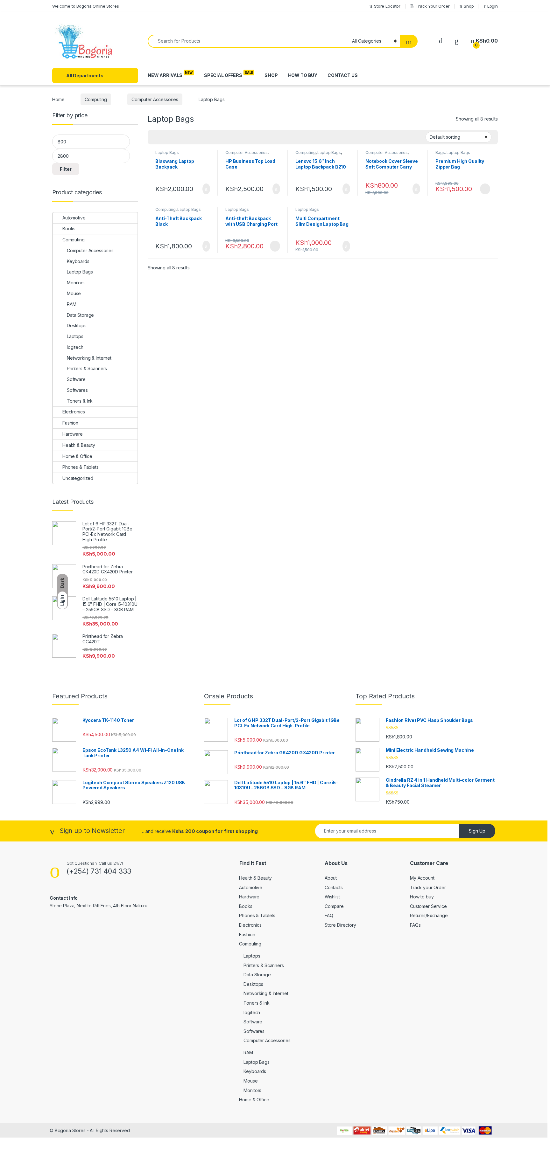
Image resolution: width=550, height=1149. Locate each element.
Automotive (74, 217)
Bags (440, 152)
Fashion (70, 423)
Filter (66, 169)
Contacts (334, 887)
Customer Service (428, 906)
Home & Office (77, 456)
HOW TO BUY (303, 75)
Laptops (75, 336)
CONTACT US (343, 75)
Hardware (72, 434)
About (331, 878)
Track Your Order (433, 6)
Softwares (77, 390)
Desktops (77, 325)
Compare (334, 906)
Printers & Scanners (87, 368)
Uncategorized (77, 478)
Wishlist (332, 896)
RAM (71, 304)
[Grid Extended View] (165, 137)
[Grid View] (156, 137)
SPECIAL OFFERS (223, 75)
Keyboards (78, 261)
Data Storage (80, 315)
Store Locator (387, 6)
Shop (469, 6)
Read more (484, 188)
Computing (96, 99)
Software (76, 379)
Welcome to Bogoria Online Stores (85, 6)
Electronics (73, 411)
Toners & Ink (80, 401)
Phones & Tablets (80, 467)
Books (68, 228)
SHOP (271, 75)
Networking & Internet (89, 358)
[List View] (175, 137)
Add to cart (205, 188)
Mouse (74, 293)
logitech (75, 347)
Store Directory (340, 925)
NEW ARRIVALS (165, 75)
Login (492, 6)
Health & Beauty (78, 445)
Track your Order (428, 887)
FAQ (329, 915)
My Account (422, 878)
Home (58, 99)
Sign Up (477, 831)
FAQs (415, 925)
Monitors (76, 282)
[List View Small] (184, 137)
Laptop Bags (167, 152)
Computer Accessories (154, 99)
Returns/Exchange (429, 915)
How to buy (422, 896)
